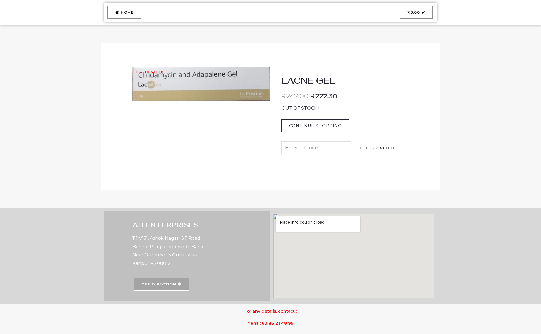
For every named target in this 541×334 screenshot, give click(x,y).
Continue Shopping (315, 125)
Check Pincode (377, 148)
